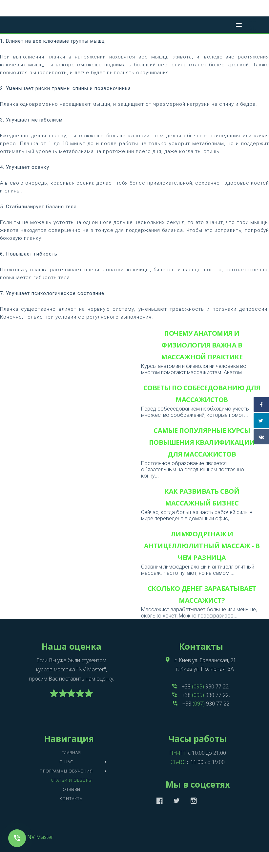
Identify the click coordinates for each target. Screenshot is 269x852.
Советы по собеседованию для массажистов (201, 393)
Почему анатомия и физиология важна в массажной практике (201, 345)
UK (252, 20)
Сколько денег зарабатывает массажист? (202, 594)
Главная (71, 752)
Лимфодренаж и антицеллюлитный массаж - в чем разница (202, 545)
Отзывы (71, 789)
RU (252, 28)
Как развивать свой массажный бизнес (201, 497)
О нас (66, 762)
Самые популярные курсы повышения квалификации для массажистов (202, 442)
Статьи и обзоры (71, 780)
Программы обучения (66, 771)
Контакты (71, 798)
